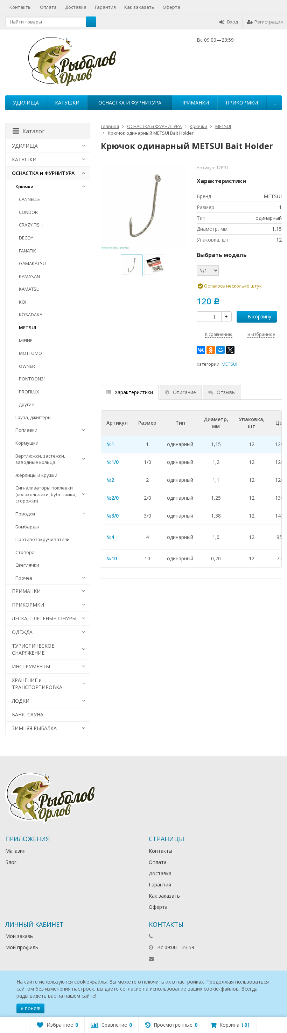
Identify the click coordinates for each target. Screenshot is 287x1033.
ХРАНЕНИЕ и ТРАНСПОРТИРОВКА (37, 683)
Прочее (24, 578)
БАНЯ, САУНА (27, 714)
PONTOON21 (32, 379)
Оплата (48, 7)
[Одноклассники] (210, 350)
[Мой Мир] (220, 350)
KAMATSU (29, 289)
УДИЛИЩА (26, 102)
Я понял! (30, 1008)
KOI (22, 302)
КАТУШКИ (67, 102)
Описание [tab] (184, 392)
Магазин (15, 851)
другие (26, 404)
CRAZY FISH (31, 225)
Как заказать (139, 7)
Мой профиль (21, 947)
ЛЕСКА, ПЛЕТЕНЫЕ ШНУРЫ (44, 618)
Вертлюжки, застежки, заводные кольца (40, 459)
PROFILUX (29, 392)
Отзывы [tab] (226, 392)
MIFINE (26, 340)
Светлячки (27, 565)
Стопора (25, 552)
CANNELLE (29, 199)
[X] (230, 350)
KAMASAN (29, 276)
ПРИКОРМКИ (242, 102)
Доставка (75, 7)
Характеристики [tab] (134, 392)
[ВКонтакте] (201, 350)
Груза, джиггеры (33, 417)
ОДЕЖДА (22, 632)
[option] (132, 265)
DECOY (26, 238)
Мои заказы (19, 936)
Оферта (171, 7)
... (274, 102)
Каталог (33, 131)
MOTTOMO (30, 353)
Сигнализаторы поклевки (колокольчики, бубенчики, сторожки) (45, 494)
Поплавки (26, 430)
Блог (10, 862)
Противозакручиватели (42, 539)
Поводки (25, 514)
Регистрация (268, 22)
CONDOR (28, 212)
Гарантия (105, 7)
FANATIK (27, 251)
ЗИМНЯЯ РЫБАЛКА (34, 728)
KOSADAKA (30, 314)
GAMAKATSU (32, 263)
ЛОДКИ (20, 700)
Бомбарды (27, 527)
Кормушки (26, 443)
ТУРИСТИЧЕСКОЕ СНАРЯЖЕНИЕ (33, 649)
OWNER (27, 366)
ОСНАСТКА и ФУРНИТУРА (129, 102)
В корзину (259, 316)
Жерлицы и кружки (36, 475)
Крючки (24, 186)
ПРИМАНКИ (194, 102)
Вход (232, 22)
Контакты (20, 7)
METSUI (229, 364)
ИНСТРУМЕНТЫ (31, 666)
